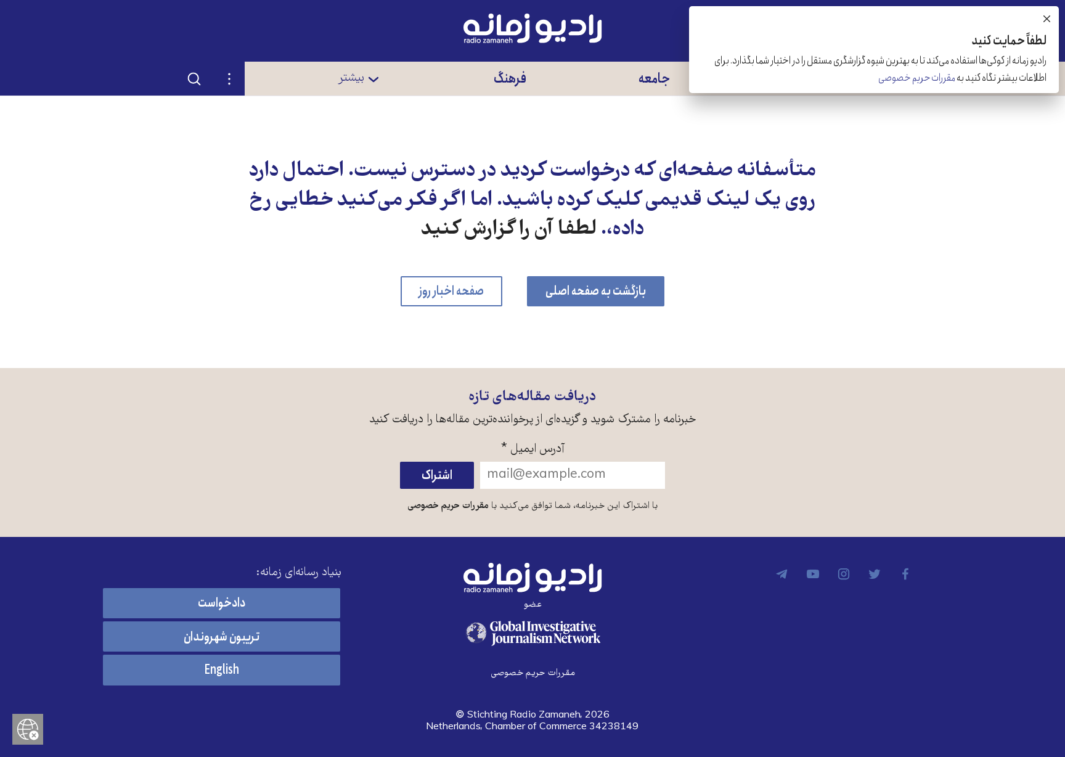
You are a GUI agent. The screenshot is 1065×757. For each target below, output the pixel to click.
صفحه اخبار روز (451, 291)
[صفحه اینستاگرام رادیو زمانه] (843, 574)
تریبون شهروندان (221, 637)
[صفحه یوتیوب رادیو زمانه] (813, 574)
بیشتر (351, 78)
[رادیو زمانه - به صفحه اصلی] (532, 578)
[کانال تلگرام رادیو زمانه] (782, 574)
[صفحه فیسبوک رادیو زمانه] (905, 574)
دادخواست (221, 603)
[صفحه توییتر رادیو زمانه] (874, 574)
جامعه (654, 78)
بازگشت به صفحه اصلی (595, 291)
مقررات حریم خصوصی (448, 506)
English (221, 670)
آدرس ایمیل (533, 449)
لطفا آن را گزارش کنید (509, 229)
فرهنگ (510, 78)
